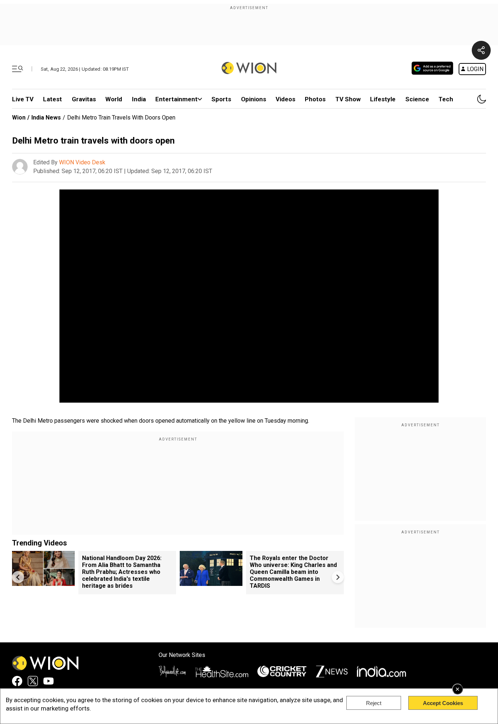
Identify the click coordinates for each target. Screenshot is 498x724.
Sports (221, 99)
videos (285, 99)
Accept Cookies (443, 703)
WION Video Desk (82, 162)
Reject (373, 703)
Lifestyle (383, 99)
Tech (446, 99)
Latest (52, 99)
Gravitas (84, 99)
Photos (315, 99)
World (113, 99)
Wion (19, 117)
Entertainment (176, 99)
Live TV (23, 99)
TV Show (348, 99)
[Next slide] (338, 577)
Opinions (253, 99)
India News (46, 117)
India (139, 99)
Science (417, 99)
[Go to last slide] (18, 577)
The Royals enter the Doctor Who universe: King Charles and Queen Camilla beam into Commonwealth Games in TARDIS (293, 572)
